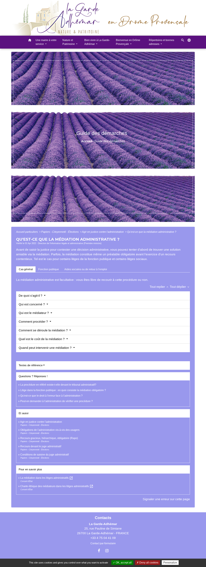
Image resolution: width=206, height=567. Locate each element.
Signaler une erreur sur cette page (166, 499)
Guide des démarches (109, 141)
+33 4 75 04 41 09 (103, 538)
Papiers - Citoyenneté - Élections (60, 231)
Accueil (86, 141)
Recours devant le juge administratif (40, 446)
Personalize (170, 562)
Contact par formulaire (103, 543)
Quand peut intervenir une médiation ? (45, 347)
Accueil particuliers (27, 231)
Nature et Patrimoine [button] (68, 42)
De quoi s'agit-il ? (31, 295)
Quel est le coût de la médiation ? (42, 339)
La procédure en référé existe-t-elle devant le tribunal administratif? (58, 384)
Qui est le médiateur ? (34, 313)
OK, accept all (123, 562)
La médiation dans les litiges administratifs (46, 477)
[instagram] (107, 550)
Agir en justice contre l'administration (103, 231)
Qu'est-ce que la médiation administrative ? (151, 231)
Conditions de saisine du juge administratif (44, 454)
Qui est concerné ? (32, 304)
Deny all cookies (148, 562)
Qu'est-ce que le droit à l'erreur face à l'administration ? (51, 395)
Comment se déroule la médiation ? (44, 330)
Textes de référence (30, 365)
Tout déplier (180, 286)
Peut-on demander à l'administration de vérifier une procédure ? (56, 401)
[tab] (26, 269)
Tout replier (159, 286)
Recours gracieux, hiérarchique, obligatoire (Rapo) (49, 438)
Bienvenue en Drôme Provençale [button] (128, 42)
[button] (29, 41)
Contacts (103, 518)
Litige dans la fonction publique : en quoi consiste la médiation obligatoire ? (63, 390)
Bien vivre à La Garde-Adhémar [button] (97, 42)
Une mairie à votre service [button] (46, 42)
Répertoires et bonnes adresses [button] (161, 42)
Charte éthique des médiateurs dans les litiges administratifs (56, 486)
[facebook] (99, 550)
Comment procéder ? (34, 321)
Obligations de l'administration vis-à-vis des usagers (50, 430)
